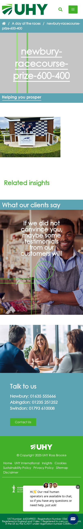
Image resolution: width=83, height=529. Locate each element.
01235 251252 (45, 402)
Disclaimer (10, 472)
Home (7, 463)
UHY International (27, 463)
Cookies (60, 463)
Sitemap (62, 468)
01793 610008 (42, 408)
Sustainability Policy (17, 468)
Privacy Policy (43, 468)
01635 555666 (43, 396)
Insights (47, 463)
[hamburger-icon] (73, 9)
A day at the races (26, 23)
